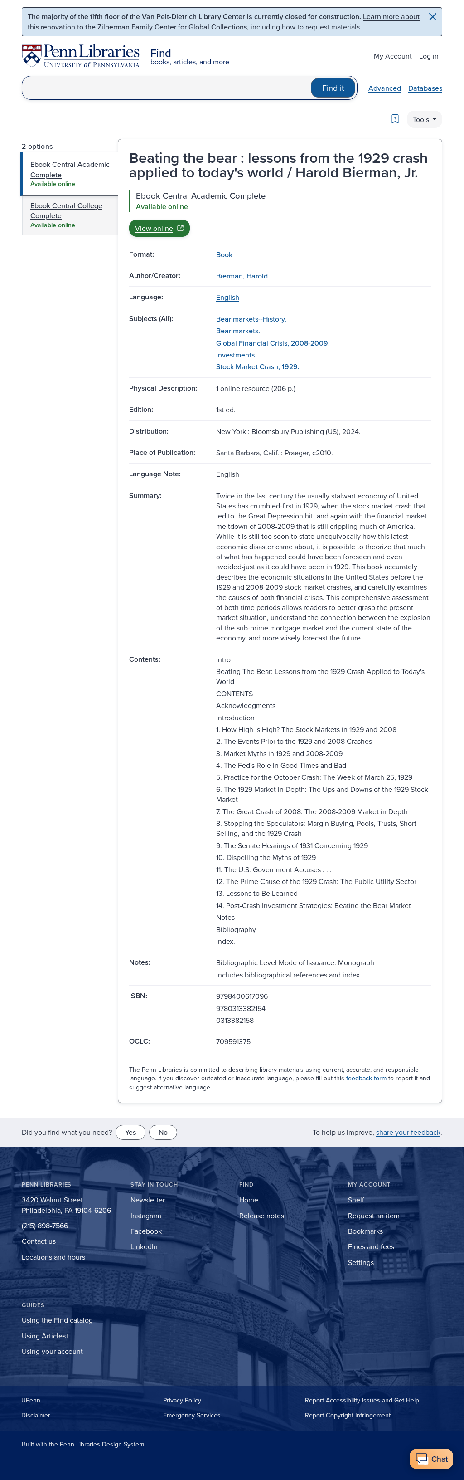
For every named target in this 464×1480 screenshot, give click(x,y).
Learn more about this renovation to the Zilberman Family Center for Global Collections (224, 21)
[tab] (69, 174)
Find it (333, 87)
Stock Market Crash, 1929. (258, 366)
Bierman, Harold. (243, 276)
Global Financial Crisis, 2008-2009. (273, 343)
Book (224, 254)
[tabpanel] (280, 213)
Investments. (236, 355)
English (227, 297)
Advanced (384, 88)
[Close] (433, 17)
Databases (425, 88)
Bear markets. (238, 331)
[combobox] (166, 88)
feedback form (366, 1078)
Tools (422, 119)
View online (154, 228)
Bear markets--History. (251, 319)
